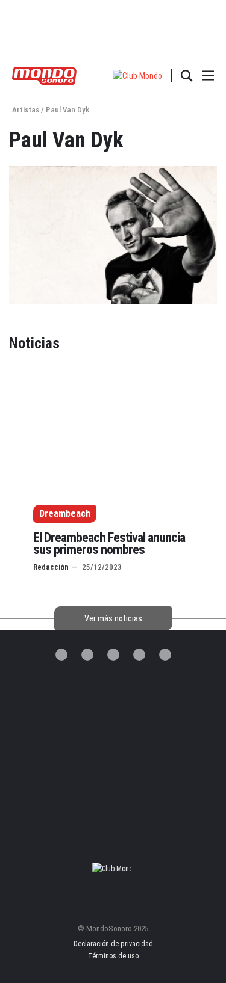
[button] (138, 75)
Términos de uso (113, 956)
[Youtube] (165, 655)
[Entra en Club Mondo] (113, 869)
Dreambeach (64, 513)
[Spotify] (139, 655)
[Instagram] (113, 655)
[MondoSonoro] (44, 74)
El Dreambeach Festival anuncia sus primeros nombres (109, 543)
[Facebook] (87, 655)
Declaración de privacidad (113, 944)
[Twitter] (61, 655)
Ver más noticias (113, 618)
